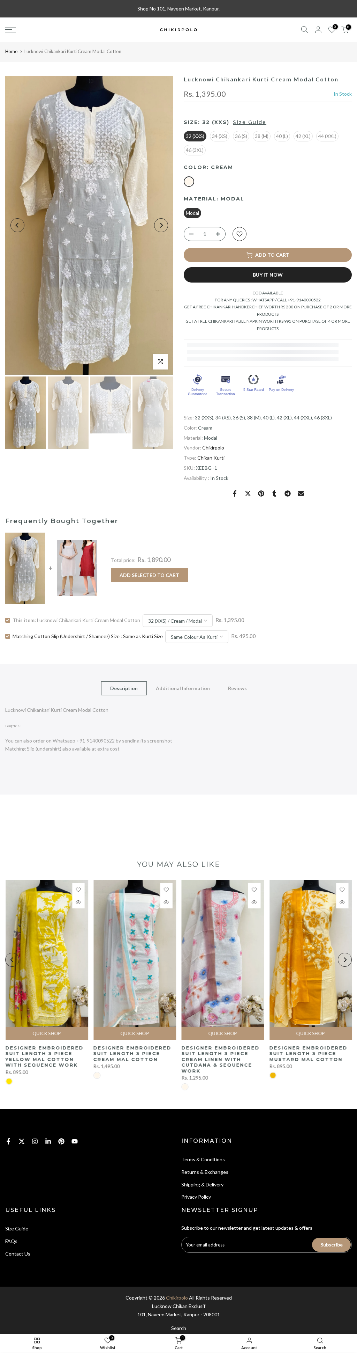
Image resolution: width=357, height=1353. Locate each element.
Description (124, 688)
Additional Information (183, 688)
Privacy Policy (196, 1197)
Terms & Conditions (203, 1159)
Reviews (237, 688)
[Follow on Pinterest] (61, 1141)
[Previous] (17, 225)
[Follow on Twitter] (21, 1141)
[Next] (161, 225)
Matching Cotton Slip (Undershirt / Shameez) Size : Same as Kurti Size (88, 636)
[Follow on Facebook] (8, 1141)
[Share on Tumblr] (274, 493)
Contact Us (17, 1254)
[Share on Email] (301, 493)
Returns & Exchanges (204, 1172)
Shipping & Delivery (202, 1184)
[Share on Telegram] (287, 493)
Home (11, 51)
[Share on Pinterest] (261, 493)
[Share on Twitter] (248, 493)
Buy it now (268, 275)
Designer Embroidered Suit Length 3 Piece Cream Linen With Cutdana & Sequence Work (220, 1059)
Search (178, 1328)
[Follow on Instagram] (35, 1141)
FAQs (11, 1241)
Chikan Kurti (211, 458)
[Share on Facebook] (234, 493)
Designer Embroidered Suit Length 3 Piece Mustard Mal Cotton (308, 1053)
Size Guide (249, 122)
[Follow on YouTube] (74, 1141)
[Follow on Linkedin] (48, 1141)
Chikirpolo (213, 448)
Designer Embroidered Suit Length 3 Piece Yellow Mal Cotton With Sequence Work (44, 1056)
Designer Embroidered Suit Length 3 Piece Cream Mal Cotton (132, 1053)
